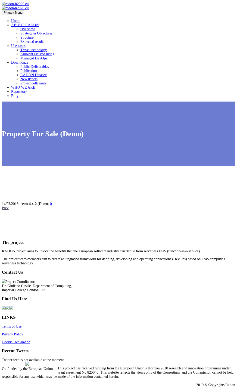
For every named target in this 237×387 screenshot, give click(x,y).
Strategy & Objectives (36, 33)
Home (15, 21)
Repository (19, 91)
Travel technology (33, 50)
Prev (5, 208)
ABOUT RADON (25, 25)
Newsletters (28, 79)
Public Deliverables (34, 66)
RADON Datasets (33, 75)
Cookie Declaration (16, 342)
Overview (27, 29)
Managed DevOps (33, 58)
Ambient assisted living (37, 54)
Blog (14, 96)
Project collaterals (33, 83)
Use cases (18, 46)
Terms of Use (12, 326)
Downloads (19, 62)
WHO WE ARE (23, 87)
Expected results (32, 41)
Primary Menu (13, 12)
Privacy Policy (12, 334)
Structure (27, 37)
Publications (29, 71)
